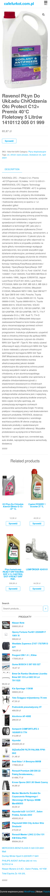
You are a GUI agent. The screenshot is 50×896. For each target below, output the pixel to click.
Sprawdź (9, 140)
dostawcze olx (35, 154)
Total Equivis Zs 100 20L (13, 873)
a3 (8, 154)
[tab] (14, 169)
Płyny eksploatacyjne (37, 151)
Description (12, 169)
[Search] (45, 609)
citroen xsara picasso (19, 154)
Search (5, 603)
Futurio (46, 891)
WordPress (29, 891)
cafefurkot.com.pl (19, 3)
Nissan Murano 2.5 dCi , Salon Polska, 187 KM (24, 868)
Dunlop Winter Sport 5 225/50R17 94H (20, 856)
